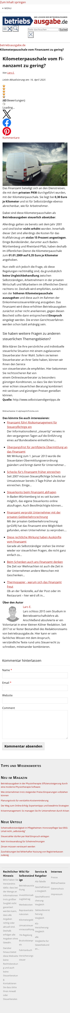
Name (7, 670)
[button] (4, 86)
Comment (8, 708)
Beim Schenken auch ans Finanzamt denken (35, 562)
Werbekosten (26, 904)
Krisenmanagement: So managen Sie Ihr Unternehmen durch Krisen (35, 810)
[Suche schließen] (31, 35)
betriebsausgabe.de (12, 45)
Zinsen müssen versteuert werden (18, 846)
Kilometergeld (26, 919)
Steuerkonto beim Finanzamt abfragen (31, 492)
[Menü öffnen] (7, 29)
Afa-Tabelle (40, 881)
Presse (54, 877)
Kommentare (11, 138)
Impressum (57, 894)
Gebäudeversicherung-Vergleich (42, 914)
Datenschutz (57, 888)
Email (6, 683)
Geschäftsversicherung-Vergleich (42, 900)
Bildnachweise (58, 883)
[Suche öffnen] (16, 28)
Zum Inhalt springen (13, 2)
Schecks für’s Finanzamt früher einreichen (33, 472)
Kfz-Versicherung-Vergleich (42, 927)
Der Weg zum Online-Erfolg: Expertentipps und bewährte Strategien (35, 805)
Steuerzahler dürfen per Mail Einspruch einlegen (25, 836)
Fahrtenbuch (25, 950)
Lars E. (10, 72)
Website (7, 695)
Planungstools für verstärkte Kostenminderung (24, 800)
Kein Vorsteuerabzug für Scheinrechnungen (23, 841)
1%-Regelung (25, 934)
